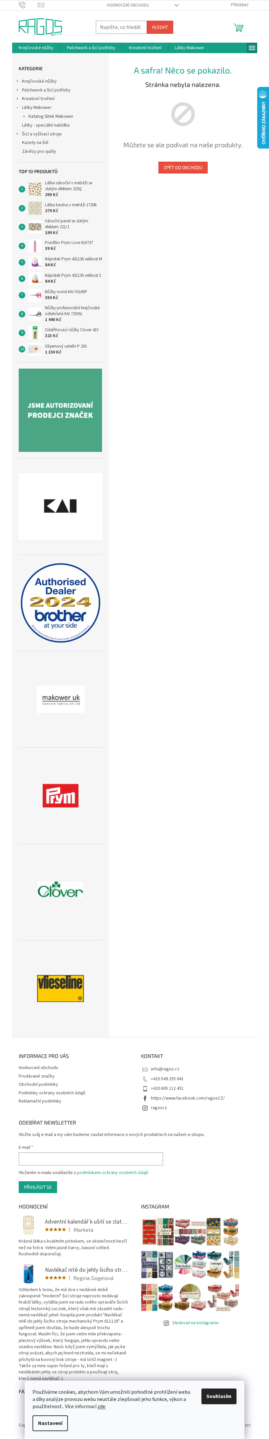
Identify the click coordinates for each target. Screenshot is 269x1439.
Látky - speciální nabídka (46, 125)
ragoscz (159, 1108)
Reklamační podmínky (40, 1101)
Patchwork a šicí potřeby (46, 90)
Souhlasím (219, 1396)
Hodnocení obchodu (128, 5)
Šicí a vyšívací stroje (42, 134)
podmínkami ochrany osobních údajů (112, 1172)
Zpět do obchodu (183, 167)
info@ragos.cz (165, 1069)
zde (101, 1406)
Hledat (160, 27)
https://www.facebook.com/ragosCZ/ (188, 1098)
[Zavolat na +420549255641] (28, 5)
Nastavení (50, 1423)
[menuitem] (36, 48)
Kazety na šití (35, 142)
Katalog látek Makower (51, 116)
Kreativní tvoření (38, 98)
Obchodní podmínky (38, 1084)
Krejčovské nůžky (39, 81)
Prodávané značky (37, 1076)
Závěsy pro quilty (39, 151)
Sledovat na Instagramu (195, 1323)
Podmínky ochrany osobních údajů (52, 1093)
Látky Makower (37, 107)
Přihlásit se (38, 1187)
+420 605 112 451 (167, 1088)
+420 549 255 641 (167, 1079)
